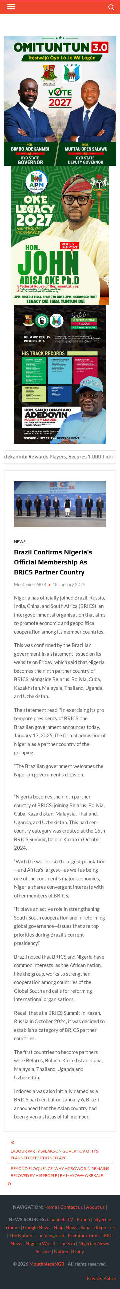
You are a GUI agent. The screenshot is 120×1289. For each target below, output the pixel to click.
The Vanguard (50, 1235)
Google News (36, 1227)
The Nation (20, 1235)
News (19, 541)
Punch (83, 1219)
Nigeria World (40, 1243)
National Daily (69, 1251)
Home (50, 1207)
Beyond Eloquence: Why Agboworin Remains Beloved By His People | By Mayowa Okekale (60, 1172)
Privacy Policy (101, 1278)
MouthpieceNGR (30, 584)
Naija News (65, 1227)
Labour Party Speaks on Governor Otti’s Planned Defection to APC (54, 1154)
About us (95, 1207)
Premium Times (84, 1235)
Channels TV (60, 1219)
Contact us (71, 1207)
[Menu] (10, 7)
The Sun (67, 1243)
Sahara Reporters (98, 1227)
